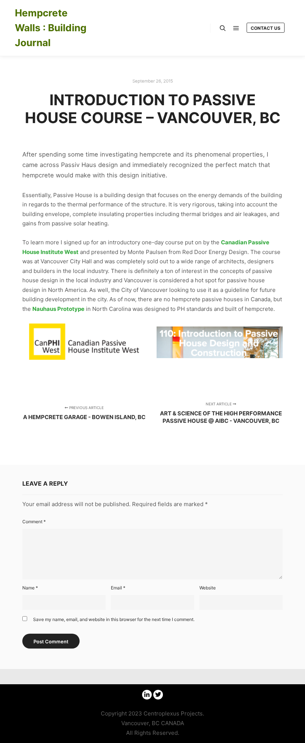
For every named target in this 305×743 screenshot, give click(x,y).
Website (207, 588)
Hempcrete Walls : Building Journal (50, 27)
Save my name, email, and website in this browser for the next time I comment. (114, 619)
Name (30, 588)
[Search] (222, 28)
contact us (265, 28)
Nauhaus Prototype (58, 308)
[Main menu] (236, 28)
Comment (34, 521)
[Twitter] (158, 694)
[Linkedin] (147, 694)
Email (118, 588)
